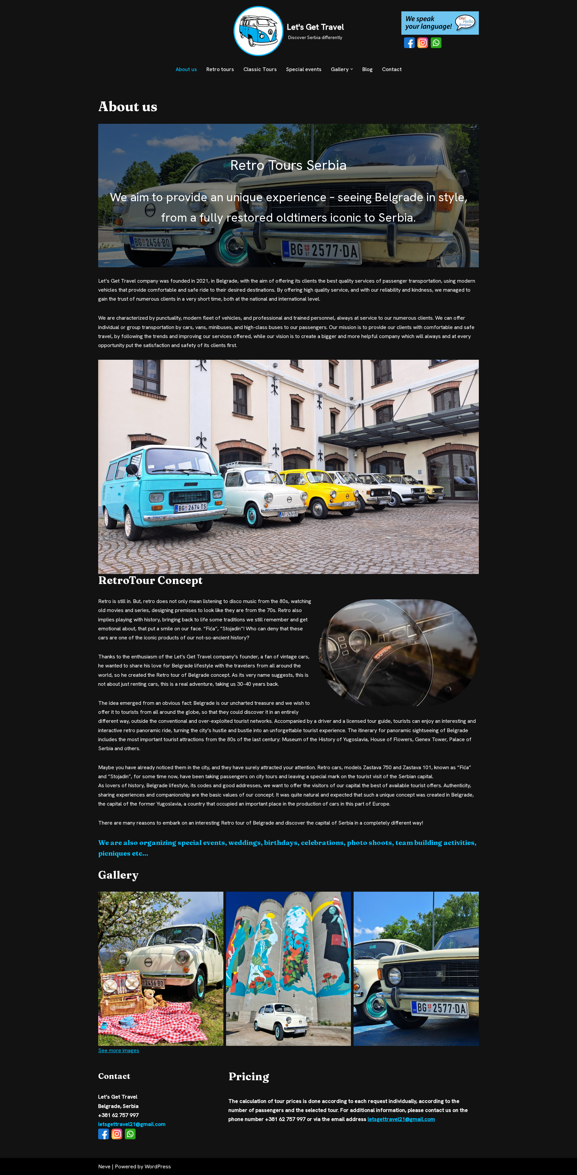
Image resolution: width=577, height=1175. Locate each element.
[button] (351, 69)
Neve (104, 1166)
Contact (392, 69)
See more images (118, 1050)
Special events (304, 69)
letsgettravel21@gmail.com (132, 1124)
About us (186, 69)
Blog (367, 69)
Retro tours (220, 69)
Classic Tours (260, 69)
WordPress (158, 1166)
